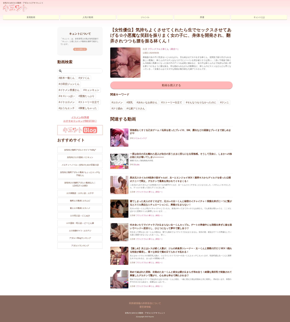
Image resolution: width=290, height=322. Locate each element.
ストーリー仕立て (172, 102)
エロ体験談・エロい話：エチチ (80, 193)
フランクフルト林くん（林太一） (163, 49)
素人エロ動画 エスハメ (80, 208)
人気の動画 (88, 17)
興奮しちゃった (88, 108)
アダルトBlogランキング (80, 238)
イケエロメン (67, 102)
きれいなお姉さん (147, 102)
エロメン (118, 102)
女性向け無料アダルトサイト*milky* (80, 150)
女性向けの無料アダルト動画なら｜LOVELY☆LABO (80, 184)
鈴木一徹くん (67, 78)
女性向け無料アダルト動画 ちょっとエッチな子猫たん (80, 173)
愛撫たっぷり (87, 96)
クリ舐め (118, 108)
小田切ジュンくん (69, 84)
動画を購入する (171, 85)
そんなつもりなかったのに (201, 102)
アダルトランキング (80, 245)
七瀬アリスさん (136, 108)
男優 (202, 17)
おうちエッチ (67, 108)
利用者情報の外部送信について (145, 303)
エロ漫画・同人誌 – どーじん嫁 (80, 223)
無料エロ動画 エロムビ (80, 201)
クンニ (225, 102)
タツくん (85, 78)
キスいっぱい (67, 96)
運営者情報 (145, 307)
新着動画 (31, 17)
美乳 (130, 102)
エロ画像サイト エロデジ (80, 230)
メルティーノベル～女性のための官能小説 (80, 165)
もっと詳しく (80, 49)
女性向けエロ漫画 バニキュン (80, 157)
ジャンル (145, 17)
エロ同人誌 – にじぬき (80, 216)
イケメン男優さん (69, 90)
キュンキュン (92, 90)
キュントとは (259, 17)
